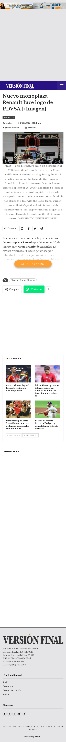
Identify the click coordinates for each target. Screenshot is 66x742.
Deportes (9, 118)
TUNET (38, 736)
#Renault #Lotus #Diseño (22, 280)
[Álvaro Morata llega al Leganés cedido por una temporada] (18, 373)
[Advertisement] (33, 44)
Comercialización (12, 690)
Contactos (8, 686)
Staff (5, 682)
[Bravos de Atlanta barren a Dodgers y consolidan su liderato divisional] (47, 409)
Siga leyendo (33, 263)
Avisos (6, 694)
